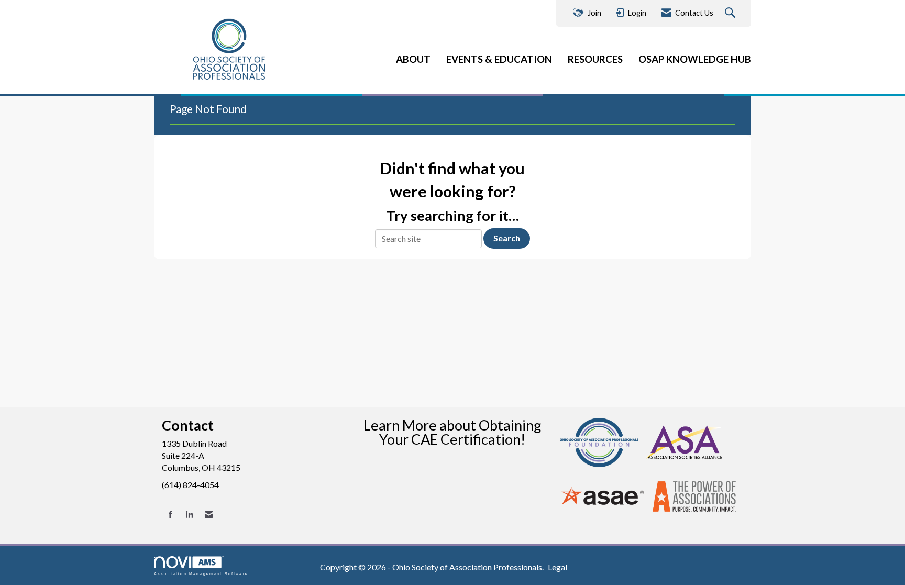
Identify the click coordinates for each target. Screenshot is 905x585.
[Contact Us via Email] (209, 514)
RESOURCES (595, 59)
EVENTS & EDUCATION (499, 59)
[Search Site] (731, 13)
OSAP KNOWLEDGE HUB (694, 59)
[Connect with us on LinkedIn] (189, 514)
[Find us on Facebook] (170, 514)
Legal (557, 567)
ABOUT (413, 59)
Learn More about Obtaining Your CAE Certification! (452, 432)
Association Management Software (201, 573)
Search (506, 238)
